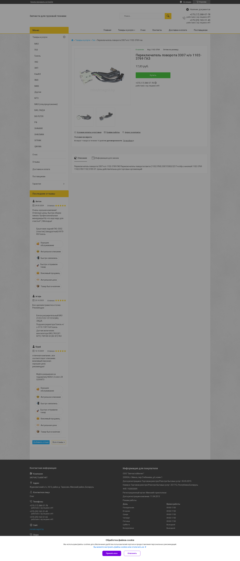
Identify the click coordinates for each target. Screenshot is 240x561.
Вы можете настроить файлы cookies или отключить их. (119, 547)
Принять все (112, 553)
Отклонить (132, 553)
